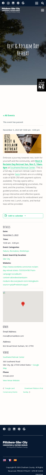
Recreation (14, 251)
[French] (11, 461)
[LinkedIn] (13, 3)
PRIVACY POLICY (23, 471)
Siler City (6, 259)
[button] (37, 3)
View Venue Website (11, 380)
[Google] (23, 3)
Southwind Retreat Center (22, 167)
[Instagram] (8, 3)
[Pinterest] (18, 3)
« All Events (9, 115)
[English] (5, 461)
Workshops (24, 251)
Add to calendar (15, 216)
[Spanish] (16, 461)
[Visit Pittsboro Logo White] (16, 444)
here (17, 174)
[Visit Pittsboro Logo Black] (11, 10)
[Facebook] (3, 3)
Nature (6, 251)
